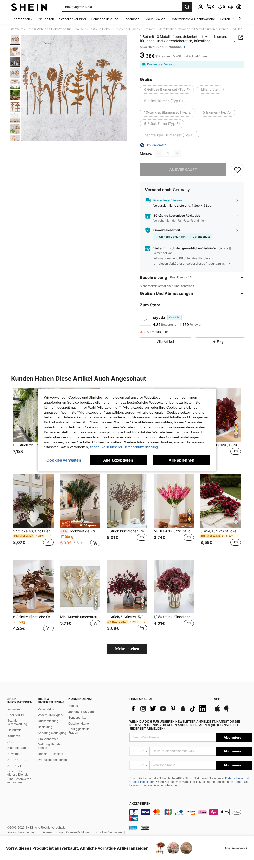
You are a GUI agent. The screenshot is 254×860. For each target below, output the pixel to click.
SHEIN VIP (14, 766)
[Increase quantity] (177, 153)
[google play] (226, 710)
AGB (10, 742)
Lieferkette (14, 730)
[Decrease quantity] (158, 153)
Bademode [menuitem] (131, 19)
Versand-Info (46, 709)
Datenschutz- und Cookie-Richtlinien (66, 832)
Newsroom (14, 754)
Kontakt (73, 706)
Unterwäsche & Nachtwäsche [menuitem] (192, 19)
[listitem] (33, 427)
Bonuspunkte (77, 717)
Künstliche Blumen (125, 29)
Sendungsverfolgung (52, 733)
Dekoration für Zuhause (67, 29)
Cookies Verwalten (109, 832)
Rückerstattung (48, 721)
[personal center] (201, 7)
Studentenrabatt (18, 748)
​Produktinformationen (52, 760)
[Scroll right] (239, 19)
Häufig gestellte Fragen (79, 730)
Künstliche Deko (98, 29)
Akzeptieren (140, 803)
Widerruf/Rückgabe (51, 715)
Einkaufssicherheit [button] (166, 230)
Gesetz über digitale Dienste (18, 773)
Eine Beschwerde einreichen (19, 780)
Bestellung (45, 727)
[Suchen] (187, 7)
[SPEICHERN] (237, 169)
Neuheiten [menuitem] (46, 19)
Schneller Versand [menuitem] (72, 19)
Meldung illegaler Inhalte (50, 746)
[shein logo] (29, 7)
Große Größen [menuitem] (154, 19)
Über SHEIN (15, 715)
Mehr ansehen (127, 649)
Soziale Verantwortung (17, 722)
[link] (210, 7)
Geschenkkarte (78, 723)
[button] (230, 7)
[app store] (217, 710)
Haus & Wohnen (37, 29)
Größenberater (48, 739)
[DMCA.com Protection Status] (145, 828)
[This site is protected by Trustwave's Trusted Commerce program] (133, 828)
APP (217, 699)
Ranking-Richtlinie (50, 754)
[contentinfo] (190, 815)
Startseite (16, 29)
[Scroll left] (233, 19)
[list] (169, 708)
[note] (80, 524)
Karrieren (13, 736)
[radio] (167, 89)
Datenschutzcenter (165, 785)
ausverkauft (183, 169)
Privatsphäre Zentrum (21, 832)
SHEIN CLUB (16, 760)
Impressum (14, 709)
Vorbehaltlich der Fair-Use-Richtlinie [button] (178, 220)
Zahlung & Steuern (81, 711)
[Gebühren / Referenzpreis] (156, 56)
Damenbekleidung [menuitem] (104, 19)
